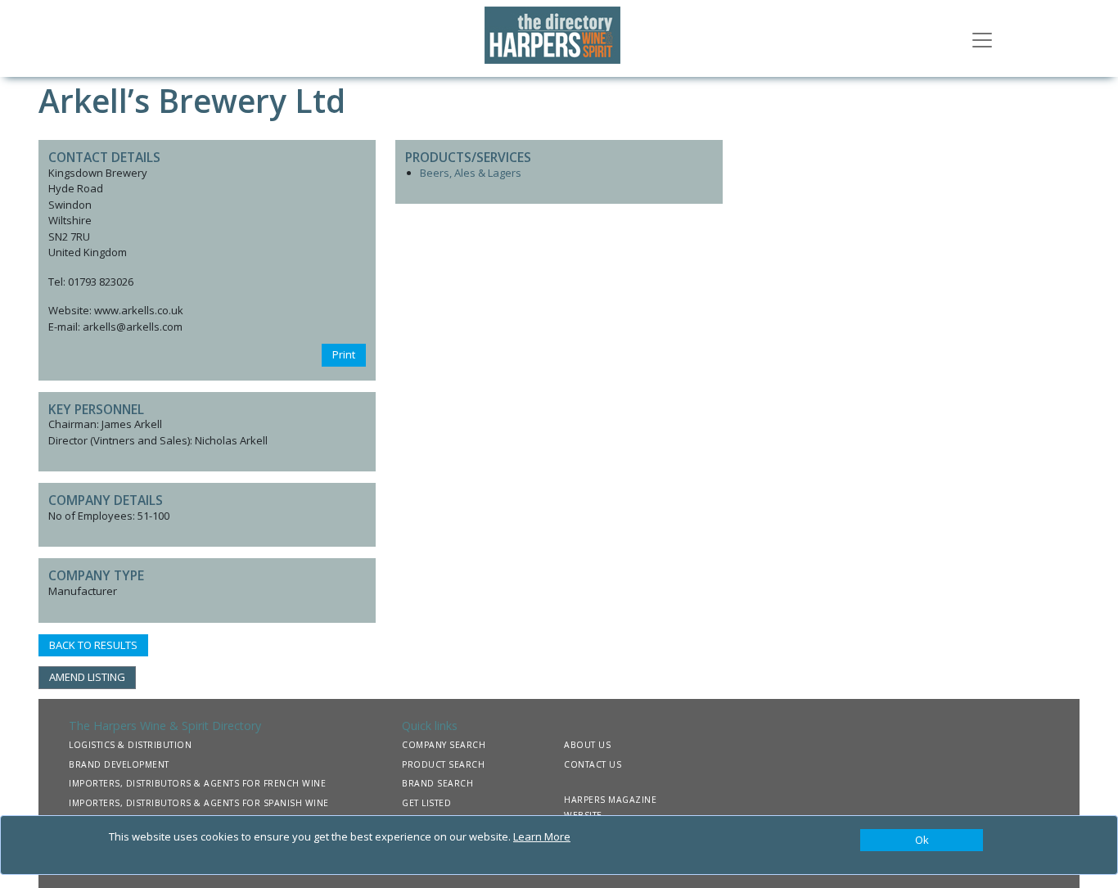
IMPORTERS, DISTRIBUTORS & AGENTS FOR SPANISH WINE (199, 803)
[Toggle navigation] (982, 38)
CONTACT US (592, 764)
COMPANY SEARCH (443, 745)
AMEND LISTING (87, 676)
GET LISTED (426, 803)
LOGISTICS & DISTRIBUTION (130, 745)
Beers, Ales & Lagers (470, 172)
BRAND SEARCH (437, 783)
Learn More (541, 836)
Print (343, 354)
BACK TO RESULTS (93, 645)
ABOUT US (587, 745)
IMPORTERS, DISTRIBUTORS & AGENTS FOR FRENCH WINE (197, 783)
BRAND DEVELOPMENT (119, 764)
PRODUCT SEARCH (443, 764)
